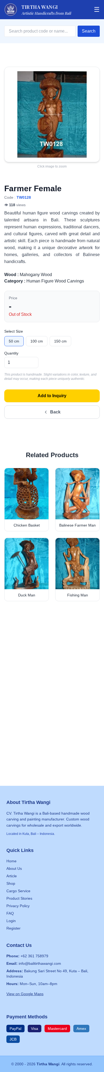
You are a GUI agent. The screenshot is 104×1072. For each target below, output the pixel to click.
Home (11, 861)
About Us (14, 868)
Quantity (11, 353)
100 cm (36, 341)
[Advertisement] (52, 670)
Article (11, 876)
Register (13, 928)
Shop (10, 883)
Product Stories (19, 898)
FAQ (10, 913)
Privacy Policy (18, 906)
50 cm (14, 341)
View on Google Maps (24, 994)
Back (55, 412)
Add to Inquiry (52, 395)
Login (11, 921)
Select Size (13, 331)
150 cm (60, 341)
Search (88, 31)
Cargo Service (18, 891)
